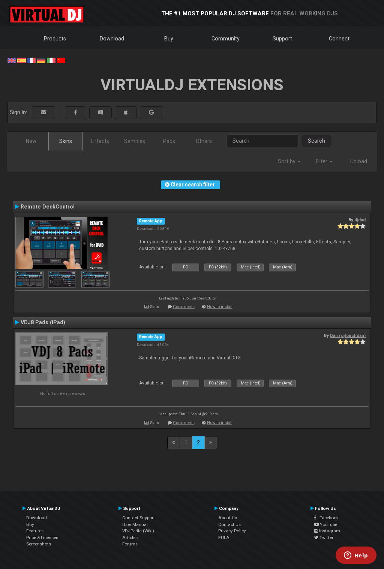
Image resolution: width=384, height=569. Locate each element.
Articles (130, 537)
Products (55, 39)
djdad (360, 219)
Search (316, 141)
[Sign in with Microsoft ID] (100, 112)
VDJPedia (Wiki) (138, 530)
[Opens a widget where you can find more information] (355, 556)
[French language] (31, 60)
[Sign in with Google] (151, 112)
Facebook (327, 517)
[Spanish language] (21, 60)
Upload (358, 161)
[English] (12, 60)
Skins (65, 141)
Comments (184, 306)
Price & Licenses (42, 537)
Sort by (287, 161)
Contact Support (138, 517)
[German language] (41, 60)
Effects (100, 141)
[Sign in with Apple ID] (126, 112)
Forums (130, 544)
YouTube (328, 524)
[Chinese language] (61, 60)
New (31, 141)
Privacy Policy (232, 530)
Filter (322, 161)
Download (112, 39)
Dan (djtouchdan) (348, 335)
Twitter (325, 537)
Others (204, 141)
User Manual (135, 524)
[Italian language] (51, 60)
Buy (168, 39)
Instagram (329, 530)
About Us (227, 517)
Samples (134, 141)
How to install (219, 306)
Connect (339, 39)
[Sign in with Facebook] (75, 112)
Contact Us (229, 524)
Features (35, 530)
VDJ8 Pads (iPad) (43, 322)
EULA (224, 537)
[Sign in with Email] (43, 112)
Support (282, 39)
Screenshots (38, 544)
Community (226, 39)
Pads (169, 141)
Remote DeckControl (48, 207)
